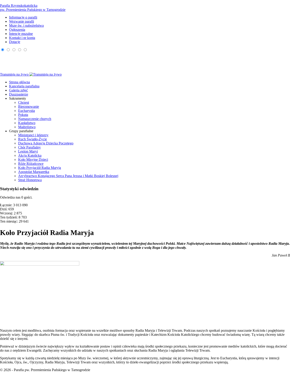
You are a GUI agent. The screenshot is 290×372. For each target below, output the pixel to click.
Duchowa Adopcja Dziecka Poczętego (45, 143)
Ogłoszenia (17, 29)
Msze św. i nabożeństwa (26, 25)
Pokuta (23, 115)
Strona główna (19, 82)
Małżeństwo (27, 127)
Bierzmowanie (28, 106)
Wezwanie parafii (21, 21)
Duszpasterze (18, 94)
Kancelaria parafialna (24, 86)
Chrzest (23, 102)
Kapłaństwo (26, 123)
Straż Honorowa (30, 180)
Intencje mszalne (21, 34)
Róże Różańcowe (31, 164)
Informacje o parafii (23, 17)
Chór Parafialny (29, 147)
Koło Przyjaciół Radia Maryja (39, 168)
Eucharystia (26, 111)
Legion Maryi (28, 151)
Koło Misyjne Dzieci (33, 159)
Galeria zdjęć (18, 90)
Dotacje (14, 42)
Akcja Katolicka (29, 155)
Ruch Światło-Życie (32, 139)
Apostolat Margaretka (33, 172)
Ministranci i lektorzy (33, 135)
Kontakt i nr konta (22, 38)
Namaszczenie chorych (34, 119)
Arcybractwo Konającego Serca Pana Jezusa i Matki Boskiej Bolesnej (68, 176)
